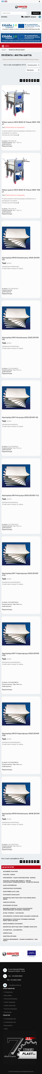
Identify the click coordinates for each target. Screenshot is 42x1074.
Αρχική (4, 50)
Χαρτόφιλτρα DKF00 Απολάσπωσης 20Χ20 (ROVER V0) (21, 259)
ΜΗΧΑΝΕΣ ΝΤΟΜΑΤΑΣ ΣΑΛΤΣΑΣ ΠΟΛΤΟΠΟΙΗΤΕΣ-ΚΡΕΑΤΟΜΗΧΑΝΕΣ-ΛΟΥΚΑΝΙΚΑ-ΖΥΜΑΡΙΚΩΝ (18, 909)
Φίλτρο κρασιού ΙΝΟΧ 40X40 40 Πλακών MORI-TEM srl (21, 191)
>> (38, 80)
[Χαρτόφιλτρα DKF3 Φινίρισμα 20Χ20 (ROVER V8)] (19, 398)
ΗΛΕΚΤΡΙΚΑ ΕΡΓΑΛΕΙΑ (9, 936)
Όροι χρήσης (8, 995)
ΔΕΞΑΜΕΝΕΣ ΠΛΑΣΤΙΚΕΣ (10, 871)
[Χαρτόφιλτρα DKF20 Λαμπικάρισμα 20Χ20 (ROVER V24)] (19, 714)
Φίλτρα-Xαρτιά (34, 59)
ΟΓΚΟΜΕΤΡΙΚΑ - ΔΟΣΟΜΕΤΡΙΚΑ (12, 930)
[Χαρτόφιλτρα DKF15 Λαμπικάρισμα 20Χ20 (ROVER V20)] (19, 634)
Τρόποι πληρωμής (9, 1002)
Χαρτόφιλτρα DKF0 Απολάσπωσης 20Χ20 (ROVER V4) (20, 338)
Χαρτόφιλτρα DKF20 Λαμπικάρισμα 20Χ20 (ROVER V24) (20, 734)
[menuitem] (2, 1)
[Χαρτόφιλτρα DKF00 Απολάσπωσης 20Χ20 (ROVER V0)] (19, 238)
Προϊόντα (5, 59)
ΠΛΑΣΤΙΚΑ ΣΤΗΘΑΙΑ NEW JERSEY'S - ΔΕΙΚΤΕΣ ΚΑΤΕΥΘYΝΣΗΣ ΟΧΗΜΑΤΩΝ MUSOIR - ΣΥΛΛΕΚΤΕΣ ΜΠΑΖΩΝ (21, 881)
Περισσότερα (7, 146)
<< (21, 80)
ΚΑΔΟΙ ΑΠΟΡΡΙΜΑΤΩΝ (10, 885)
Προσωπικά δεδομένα (10, 999)
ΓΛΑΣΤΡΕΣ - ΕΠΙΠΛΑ (9, 874)
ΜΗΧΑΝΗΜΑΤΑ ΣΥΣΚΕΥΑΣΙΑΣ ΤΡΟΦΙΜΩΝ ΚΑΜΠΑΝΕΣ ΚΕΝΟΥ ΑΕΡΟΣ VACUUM (19, 920)
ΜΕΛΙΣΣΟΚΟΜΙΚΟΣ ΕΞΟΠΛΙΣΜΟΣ (13, 923)
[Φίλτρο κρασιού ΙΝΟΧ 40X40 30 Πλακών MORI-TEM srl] (19, 103)
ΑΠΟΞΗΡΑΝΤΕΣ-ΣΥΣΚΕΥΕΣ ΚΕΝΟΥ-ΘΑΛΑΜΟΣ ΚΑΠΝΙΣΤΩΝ (20, 916)
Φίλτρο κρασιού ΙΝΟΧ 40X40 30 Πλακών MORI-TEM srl (21, 123)
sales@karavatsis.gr (15, 985)
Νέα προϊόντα (8, 1025)
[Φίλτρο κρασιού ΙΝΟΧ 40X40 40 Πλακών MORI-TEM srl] (19, 170)
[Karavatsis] (21, 7)
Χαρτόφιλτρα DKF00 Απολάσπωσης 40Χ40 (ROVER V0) (21, 814)
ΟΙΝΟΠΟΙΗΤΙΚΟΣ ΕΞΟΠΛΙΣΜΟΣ (19, 59)
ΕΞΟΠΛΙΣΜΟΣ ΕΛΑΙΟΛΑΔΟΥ (11, 894)
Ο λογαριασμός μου (10, 1019)
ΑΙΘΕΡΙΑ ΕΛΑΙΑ (7, 933)
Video (6, 1029)
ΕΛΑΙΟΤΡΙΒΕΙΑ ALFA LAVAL (11, 891)
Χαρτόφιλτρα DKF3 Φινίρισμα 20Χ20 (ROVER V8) (20, 417)
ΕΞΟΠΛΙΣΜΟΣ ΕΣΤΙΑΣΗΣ (10, 905)
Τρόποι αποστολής (10, 1005)
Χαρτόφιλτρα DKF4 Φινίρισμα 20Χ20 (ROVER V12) (20, 495)
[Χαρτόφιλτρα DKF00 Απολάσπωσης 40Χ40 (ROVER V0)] (19, 794)
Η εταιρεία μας (8, 992)
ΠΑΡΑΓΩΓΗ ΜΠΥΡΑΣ (9, 902)
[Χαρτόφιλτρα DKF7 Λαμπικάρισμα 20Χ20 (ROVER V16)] (19, 554)
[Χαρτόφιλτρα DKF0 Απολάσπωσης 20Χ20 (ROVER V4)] (19, 318)
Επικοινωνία (8, 1012)
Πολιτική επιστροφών (10, 1009)
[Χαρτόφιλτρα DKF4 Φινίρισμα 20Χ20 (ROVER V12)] (19, 476)
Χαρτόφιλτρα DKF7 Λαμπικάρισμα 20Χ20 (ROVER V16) (20, 574)
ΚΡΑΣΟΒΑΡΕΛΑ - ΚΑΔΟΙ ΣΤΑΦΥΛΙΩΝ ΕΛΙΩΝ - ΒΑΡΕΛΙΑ (19, 877)
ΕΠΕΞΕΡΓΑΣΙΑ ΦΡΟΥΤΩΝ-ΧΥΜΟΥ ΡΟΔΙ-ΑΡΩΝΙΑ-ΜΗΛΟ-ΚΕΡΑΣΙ (19, 898)
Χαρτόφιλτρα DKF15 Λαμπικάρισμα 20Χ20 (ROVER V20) (20, 654)
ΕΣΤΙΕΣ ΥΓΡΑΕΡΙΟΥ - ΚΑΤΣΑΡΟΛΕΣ (13, 913)
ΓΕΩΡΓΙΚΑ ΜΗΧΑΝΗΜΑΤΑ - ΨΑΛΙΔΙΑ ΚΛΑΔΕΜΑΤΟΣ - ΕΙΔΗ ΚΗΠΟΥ (20, 940)
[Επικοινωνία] (39, 1)
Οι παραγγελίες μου (10, 1022)
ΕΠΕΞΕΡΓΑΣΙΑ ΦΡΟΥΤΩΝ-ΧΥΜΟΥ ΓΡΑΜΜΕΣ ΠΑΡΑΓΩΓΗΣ (20, 926)
